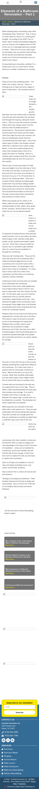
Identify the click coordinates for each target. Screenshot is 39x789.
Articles (10, 22)
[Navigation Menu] (36, 2)
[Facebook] (4, 740)
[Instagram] (12, 740)
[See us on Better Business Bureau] (26, 3)
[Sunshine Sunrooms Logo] (8, 2)
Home (4, 22)
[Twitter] (8, 740)
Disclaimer (22, 784)
